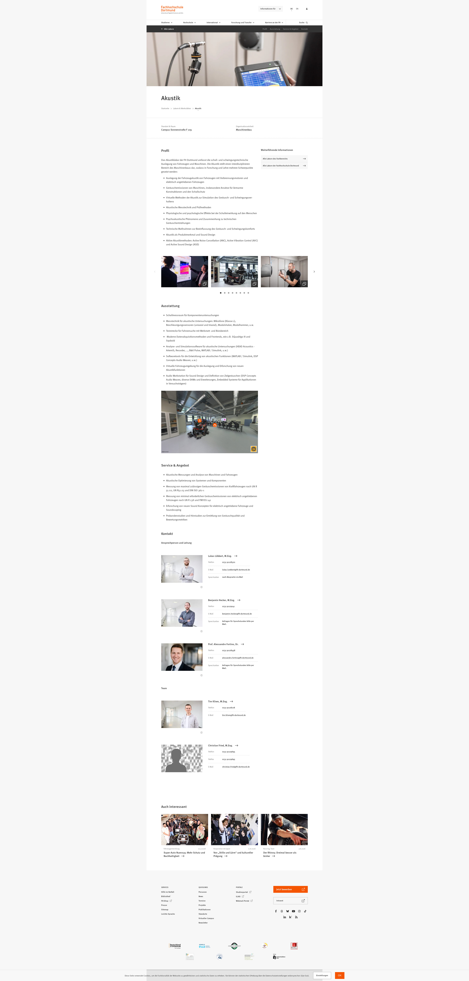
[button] (184, 271)
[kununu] (290, 917)
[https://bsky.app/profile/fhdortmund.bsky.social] (288, 911)
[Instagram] (299, 911)
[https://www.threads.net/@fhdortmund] (282, 911)
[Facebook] (276, 911)
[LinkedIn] (285, 917)
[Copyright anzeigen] (201, 587)
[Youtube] (293, 911)
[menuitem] (166, 23)
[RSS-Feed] (296, 917)
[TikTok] (305, 911)
